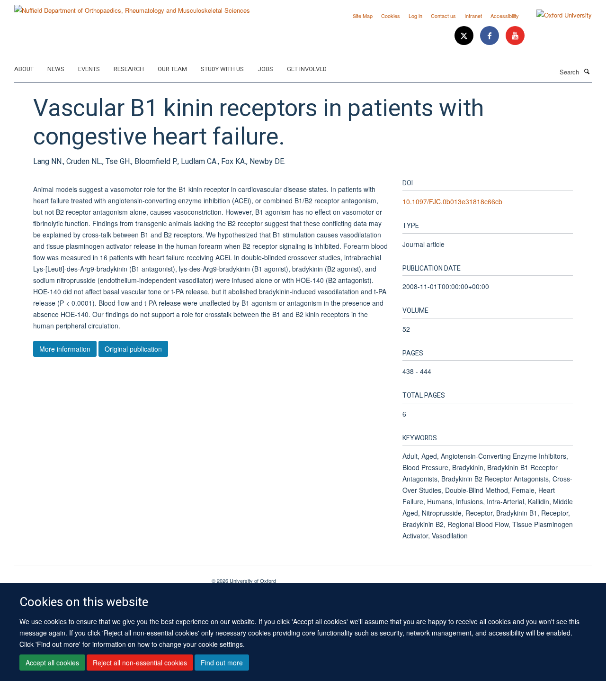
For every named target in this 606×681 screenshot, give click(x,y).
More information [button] (64, 349)
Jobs (265, 68)
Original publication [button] (133, 349)
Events (89, 68)
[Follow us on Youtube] (515, 35)
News (55, 68)
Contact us (443, 15)
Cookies (390, 15)
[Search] (586, 71)
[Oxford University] (557, 15)
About (24, 68)
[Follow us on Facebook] (490, 35)
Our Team (172, 68)
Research (129, 68)
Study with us (222, 68)
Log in (415, 15)
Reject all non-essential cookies (140, 662)
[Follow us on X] (464, 35)
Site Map (363, 15)
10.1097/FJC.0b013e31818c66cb (452, 201)
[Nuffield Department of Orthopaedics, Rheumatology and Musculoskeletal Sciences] (132, 6)
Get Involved (307, 68)
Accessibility (504, 15)
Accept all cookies (52, 662)
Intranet (473, 15)
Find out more (222, 662)
